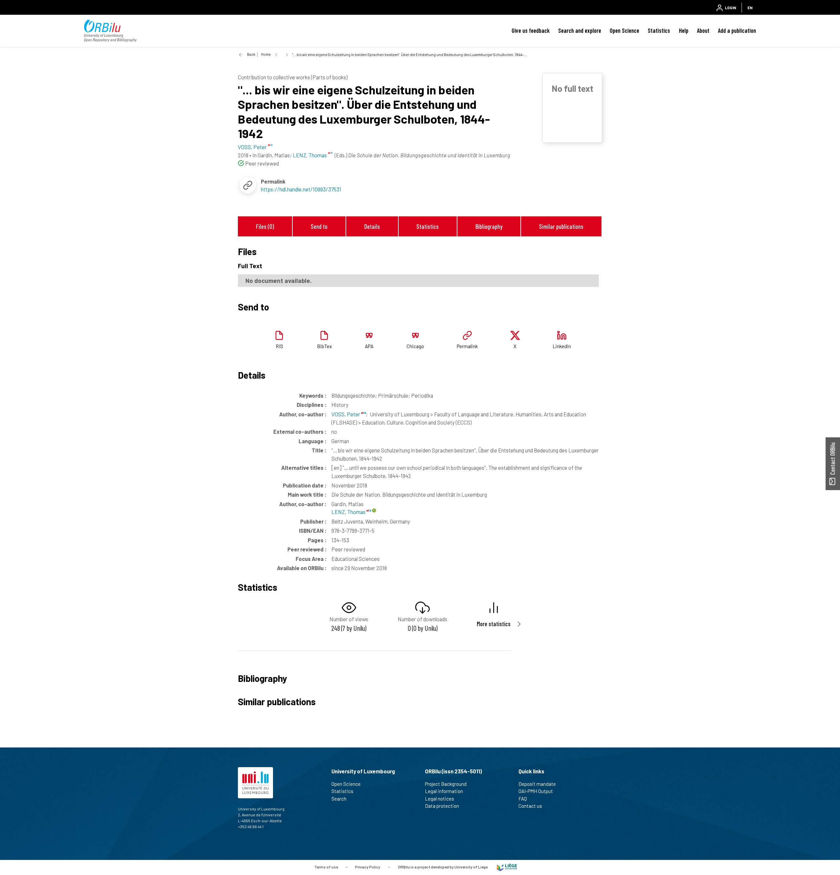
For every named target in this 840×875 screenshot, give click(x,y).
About (703, 30)
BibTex (324, 346)
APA (369, 346)
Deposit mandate (537, 784)
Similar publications (561, 226)
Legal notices (439, 799)
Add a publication (737, 30)
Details (372, 226)
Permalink (467, 346)
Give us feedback (531, 30)
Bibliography (488, 226)
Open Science (624, 30)
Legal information (444, 791)
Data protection (442, 806)
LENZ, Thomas (349, 511)
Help (683, 30)
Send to (319, 226)
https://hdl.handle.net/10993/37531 (301, 189)
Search (338, 799)
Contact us (530, 806)
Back (251, 54)
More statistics (494, 623)
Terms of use (326, 867)
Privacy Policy (367, 867)
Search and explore (579, 30)
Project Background (446, 784)
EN (749, 7)
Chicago (415, 346)
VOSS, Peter (346, 414)
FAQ (522, 799)
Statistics (659, 30)
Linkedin (562, 346)
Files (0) (265, 226)
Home (266, 54)
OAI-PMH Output (535, 791)
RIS (279, 346)
